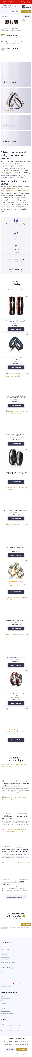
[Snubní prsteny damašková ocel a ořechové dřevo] (16, 679)
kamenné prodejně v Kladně (9, 172)
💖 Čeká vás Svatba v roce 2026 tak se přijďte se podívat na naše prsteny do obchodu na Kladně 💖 (16, 2)
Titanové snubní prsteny (23, 879)
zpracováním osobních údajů (14, 927)
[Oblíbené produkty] (13, 11)
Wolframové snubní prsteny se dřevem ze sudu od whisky (16, 435)
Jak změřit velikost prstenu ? (8, 1013)
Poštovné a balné (5, 949)
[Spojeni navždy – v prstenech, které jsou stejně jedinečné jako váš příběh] (16, 458)
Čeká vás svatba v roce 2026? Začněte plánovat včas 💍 (15, 817)
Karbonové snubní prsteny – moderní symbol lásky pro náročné (15, 785)
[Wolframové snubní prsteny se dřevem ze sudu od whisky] (16, 420)
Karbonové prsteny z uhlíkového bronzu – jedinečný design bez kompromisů (16, 396)
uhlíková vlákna (25, 190)
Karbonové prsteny (22, 781)
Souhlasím (21, 1049)
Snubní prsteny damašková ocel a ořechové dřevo (16, 694)
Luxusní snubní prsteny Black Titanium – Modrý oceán (16, 358)
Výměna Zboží (4, 959)
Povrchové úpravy (5, 1011)
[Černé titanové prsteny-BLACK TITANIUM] (16, 869)
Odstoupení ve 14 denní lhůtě (8, 962)
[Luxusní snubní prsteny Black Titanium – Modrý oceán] (16, 344)
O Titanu (3, 996)
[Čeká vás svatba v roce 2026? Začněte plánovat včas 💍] (16, 803)
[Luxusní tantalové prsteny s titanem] (16, 643)
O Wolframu (4, 1000)
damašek (14, 190)
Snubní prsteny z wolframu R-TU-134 (16, 732)
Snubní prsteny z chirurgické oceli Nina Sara (16, 510)
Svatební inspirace (22, 813)
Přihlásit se (26, 924)
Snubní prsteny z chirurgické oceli (21, 846)
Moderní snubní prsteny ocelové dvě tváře (16, 547)
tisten (22, 188)
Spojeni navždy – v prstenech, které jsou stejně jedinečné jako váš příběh (16, 473)
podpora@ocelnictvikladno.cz (14, 1031)
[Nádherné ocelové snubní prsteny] (16, 569)
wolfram (17, 188)
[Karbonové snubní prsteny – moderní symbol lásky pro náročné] (16, 771)
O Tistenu (3, 1003)
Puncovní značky (5, 957)
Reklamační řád (5, 954)
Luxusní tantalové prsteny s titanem (16, 657)
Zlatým (17, 202)
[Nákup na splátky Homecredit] (6, 986)
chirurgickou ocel (6, 190)
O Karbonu (3, 1008)
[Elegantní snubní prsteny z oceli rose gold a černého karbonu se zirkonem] (16, 305)
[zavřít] (30, 2)
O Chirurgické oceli (5, 998)
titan (13, 188)
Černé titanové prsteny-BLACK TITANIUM (13, 883)
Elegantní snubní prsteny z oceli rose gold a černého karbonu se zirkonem (16, 320)
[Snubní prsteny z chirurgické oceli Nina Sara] (16, 496)
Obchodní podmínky (6, 952)
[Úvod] (6, 11)
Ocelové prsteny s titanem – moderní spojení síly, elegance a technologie (15, 850)
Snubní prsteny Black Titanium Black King (16, 620)
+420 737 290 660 (6, 5)
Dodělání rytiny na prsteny (7, 946)
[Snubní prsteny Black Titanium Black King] (16, 606)
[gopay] (4, 976)
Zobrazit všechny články (14, 897)
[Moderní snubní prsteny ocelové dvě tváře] (16, 533)
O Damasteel (4, 1005)
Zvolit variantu (16, 329)
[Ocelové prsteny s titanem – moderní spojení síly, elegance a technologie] (16, 836)
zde (23, 1054)
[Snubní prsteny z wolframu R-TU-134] (16, 718)
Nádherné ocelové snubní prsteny (16, 584)
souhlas (25, 1041)
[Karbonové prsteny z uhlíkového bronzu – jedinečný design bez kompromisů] (16, 382)
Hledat (27, 16)
